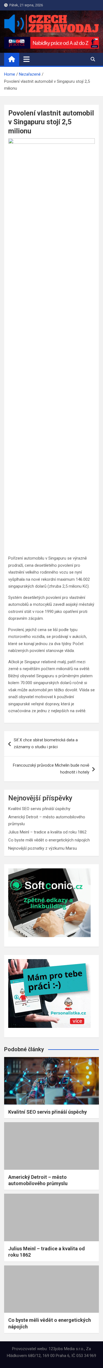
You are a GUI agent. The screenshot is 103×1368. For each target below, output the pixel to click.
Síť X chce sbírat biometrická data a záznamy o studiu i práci (46, 743)
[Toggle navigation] (26, 59)
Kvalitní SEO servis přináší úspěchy (39, 808)
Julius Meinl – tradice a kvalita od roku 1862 (47, 832)
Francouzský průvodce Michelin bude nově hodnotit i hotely (51, 769)
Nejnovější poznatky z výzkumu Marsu (42, 848)
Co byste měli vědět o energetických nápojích (49, 840)
